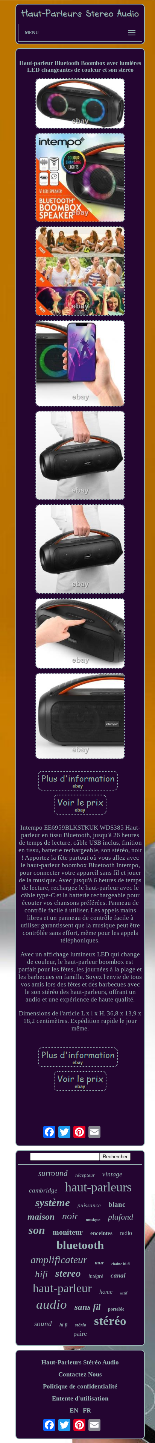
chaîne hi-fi (120, 1264)
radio (126, 1233)
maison (41, 1216)
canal (118, 1275)
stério (81, 1325)
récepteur (85, 1175)
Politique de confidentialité (80, 1386)
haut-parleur (62, 1288)
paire (80, 1333)
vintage (112, 1174)
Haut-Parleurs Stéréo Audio (80, 1362)
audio (51, 1304)
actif (124, 1293)
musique (93, 1219)
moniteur (68, 1232)
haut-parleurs (98, 1187)
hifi (41, 1274)
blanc (116, 1204)
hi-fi (63, 1325)
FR (87, 1410)
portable (116, 1309)
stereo (68, 1273)
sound (43, 1324)
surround (53, 1173)
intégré (95, 1276)
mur (99, 1262)
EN (74, 1410)
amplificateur (58, 1259)
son (37, 1230)
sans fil (87, 1307)
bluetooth (80, 1245)
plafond (120, 1216)
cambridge (43, 1190)
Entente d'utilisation (80, 1398)
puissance (89, 1205)
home (105, 1291)
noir (70, 1216)
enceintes (101, 1233)
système (52, 1202)
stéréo (110, 1321)
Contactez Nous (80, 1374)
